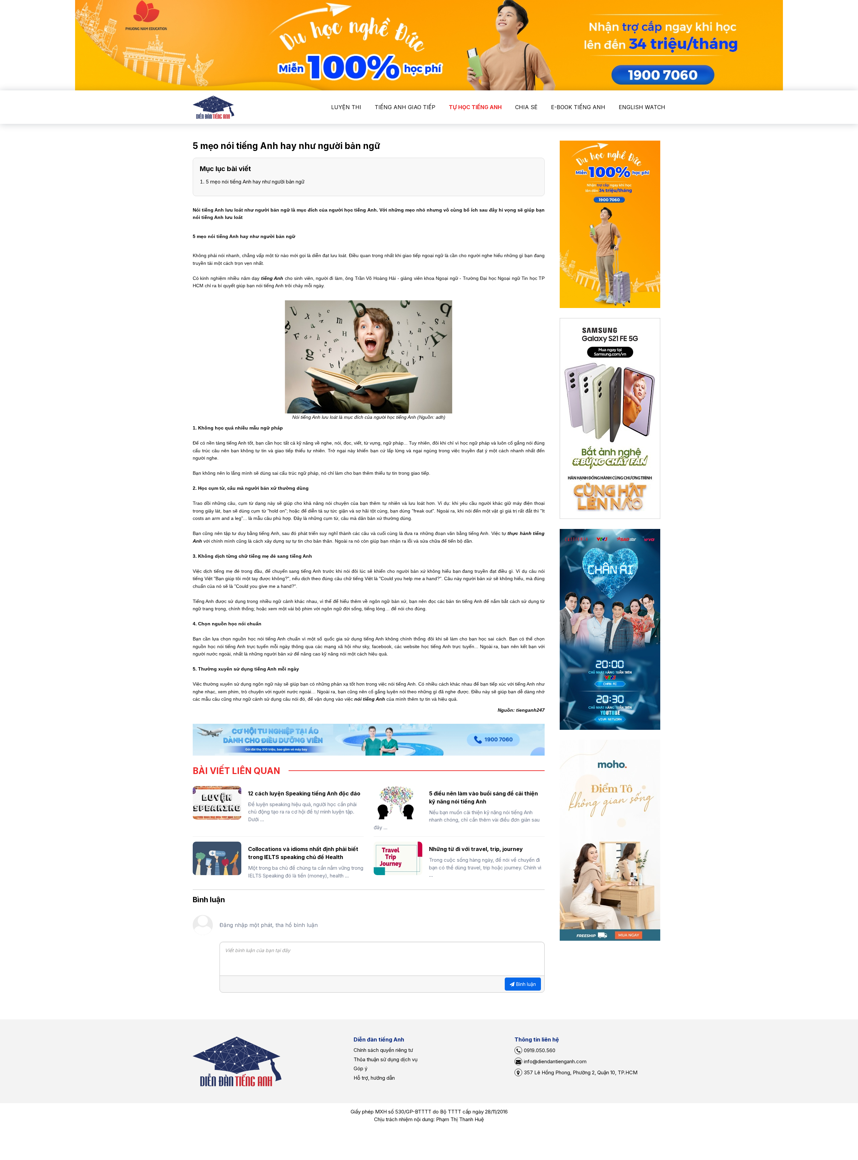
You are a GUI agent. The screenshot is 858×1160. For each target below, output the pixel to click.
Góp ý (360, 1068)
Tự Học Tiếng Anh (475, 107)
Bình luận (526, 984)
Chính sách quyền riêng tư (383, 1050)
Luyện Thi (346, 107)
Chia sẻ (526, 107)
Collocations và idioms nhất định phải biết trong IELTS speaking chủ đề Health (303, 853)
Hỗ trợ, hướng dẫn (374, 1078)
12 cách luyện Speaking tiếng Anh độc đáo (304, 793)
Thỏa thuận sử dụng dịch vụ (386, 1059)
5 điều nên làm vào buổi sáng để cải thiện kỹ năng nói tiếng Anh (483, 797)
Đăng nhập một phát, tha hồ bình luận (269, 925)
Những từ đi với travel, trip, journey (476, 849)
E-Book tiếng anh (578, 107)
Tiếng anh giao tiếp (405, 107)
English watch (642, 107)
